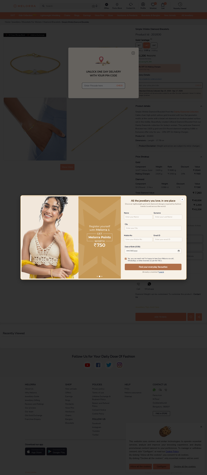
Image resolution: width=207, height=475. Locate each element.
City (126, 224)
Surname (157, 213)
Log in (161, 272)
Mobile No (128, 235)
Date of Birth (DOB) (132, 246)
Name (126, 213)
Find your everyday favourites (153, 267)
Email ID (157, 235)
